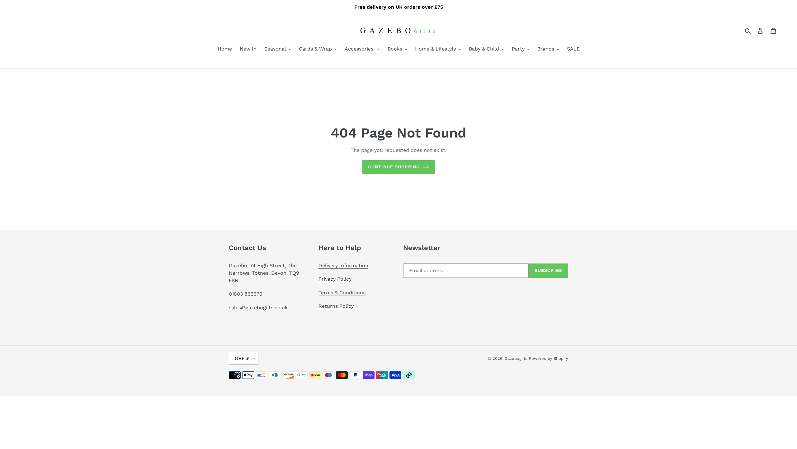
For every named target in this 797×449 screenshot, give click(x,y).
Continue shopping (394, 166)
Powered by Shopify (548, 358)
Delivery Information (343, 265)
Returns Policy (336, 306)
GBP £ (242, 358)
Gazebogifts (516, 358)
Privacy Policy (334, 279)
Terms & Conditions (341, 293)
